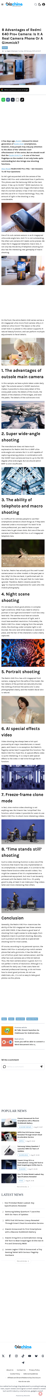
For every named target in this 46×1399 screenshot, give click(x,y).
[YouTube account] (29, 1356)
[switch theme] (39, 4)
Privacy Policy (34, 1370)
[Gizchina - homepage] (14, 4)
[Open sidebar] (2, 4)
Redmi (5, 48)
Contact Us (21, 1370)
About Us (9, 1370)
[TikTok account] (23, 1356)
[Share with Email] (17, 100)
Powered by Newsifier (23, 1395)
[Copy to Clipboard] (22, 100)
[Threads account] (42, 1356)
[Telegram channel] (23, 1362)
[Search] (35, 4)
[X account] (3, 1356)
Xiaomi (22, 1169)
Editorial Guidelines (30, 1374)
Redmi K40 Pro (15, 155)
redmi (11, 1019)
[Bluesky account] (36, 1356)
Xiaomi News (25, 1127)
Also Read (5, 169)
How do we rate (24, 1381)
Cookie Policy (15, 1374)
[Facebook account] (9, 1356)
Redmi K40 (19, 144)
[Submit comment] (41, 1067)
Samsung (23, 1155)
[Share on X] (13, 100)
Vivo (21, 1181)
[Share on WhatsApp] (3, 100)
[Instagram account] (16, 1356)
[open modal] (43, 4)
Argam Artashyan (12, 51)
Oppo (21, 1141)
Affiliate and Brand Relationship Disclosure (24, 1378)
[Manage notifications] (40, 1394)
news (4, 1019)
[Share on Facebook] (8, 100)
